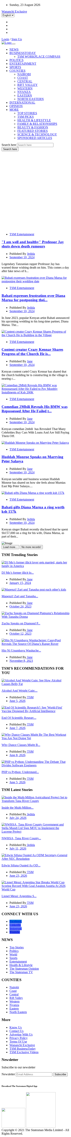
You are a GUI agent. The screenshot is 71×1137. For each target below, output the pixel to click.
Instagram (15, 928)
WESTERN (25, 88)
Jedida (31, 253)
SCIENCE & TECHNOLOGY (37, 134)
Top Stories (16, 947)
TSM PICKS (25, 116)
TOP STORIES (27, 113)
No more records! (31, 547)
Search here (9, 144)
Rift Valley (16, 998)
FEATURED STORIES (32, 131)
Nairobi (14, 987)
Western (14, 1001)
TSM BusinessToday (22, 1048)
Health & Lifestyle (21, 965)
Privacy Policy (18, 1038)
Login (5, 39)
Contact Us (16, 1031)
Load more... (10, 547)
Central (14, 994)
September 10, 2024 (22, 257)
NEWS (14, 49)
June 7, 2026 (17, 728)
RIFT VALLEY (27, 85)
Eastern (14, 1008)
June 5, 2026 (17, 700)
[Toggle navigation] (13, 43)
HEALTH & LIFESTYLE (34, 120)
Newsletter (8, 1074)
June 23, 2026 (18, 875)
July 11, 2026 (17, 848)
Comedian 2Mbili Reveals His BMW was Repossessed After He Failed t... (34, 409)
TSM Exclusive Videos (23, 1052)
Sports (13, 958)
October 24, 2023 (20, 606)
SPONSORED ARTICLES (34, 138)
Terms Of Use (18, 1041)
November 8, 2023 (21, 660)
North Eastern (18, 1012)
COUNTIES (17, 70)
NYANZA (24, 92)
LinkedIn (15, 925)
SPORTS (15, 67)
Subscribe (60, 1074)
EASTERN (24, 95)
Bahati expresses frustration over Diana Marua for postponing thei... (33, 298)
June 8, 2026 (17, 755)
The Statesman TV (21, 972)
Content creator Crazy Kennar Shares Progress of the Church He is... (32, 351)
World (13, 954)
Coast (13, 990)
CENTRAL (24, 81)
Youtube (14, 932)
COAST (22, 77)
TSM (30, 697)
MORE (14, 109)
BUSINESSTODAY (22, 53)
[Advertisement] (35, 188)
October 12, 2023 (20, 633)
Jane (30, 361)
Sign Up (16, 39)
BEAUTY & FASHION (32, 127)
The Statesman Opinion (24, 968)
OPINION (16, 106)
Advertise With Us (21, 1034)
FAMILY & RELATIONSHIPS (37, 123)
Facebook (15, 921)
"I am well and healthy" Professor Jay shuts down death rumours (33, 244)
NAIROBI (24, 74)
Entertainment (18, 961)
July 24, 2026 (17, 817)
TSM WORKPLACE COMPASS (38, 56)
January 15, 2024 (20, 583)
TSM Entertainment (21, 234)
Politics (14, 951)
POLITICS (16, 60)
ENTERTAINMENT (22, 63)
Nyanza (14, 1005)
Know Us (15, 1027)
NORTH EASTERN (30, 99)
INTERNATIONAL (22, 102)
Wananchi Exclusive (14, 11)
